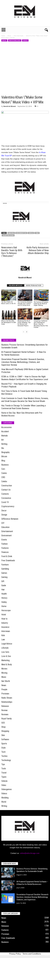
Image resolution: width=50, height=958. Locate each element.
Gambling (5, 569)
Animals (4, 435)
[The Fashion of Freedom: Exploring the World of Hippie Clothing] (41, 295)
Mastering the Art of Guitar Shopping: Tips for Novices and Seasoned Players (24, 323)
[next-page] (26, 331)
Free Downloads (18, 36)
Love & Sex (6, 656)
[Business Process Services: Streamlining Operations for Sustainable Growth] (8, 873)
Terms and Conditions (32, 954)
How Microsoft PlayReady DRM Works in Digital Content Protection (24, 370)
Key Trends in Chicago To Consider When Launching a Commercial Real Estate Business (23, 407)
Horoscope (6, 610)
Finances (5, 552)
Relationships (6, 702)
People (4, 689)
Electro (11, 233)
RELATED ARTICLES (15, 285)
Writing (4, 806)
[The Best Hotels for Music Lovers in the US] (8, 295)
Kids (3, 635)
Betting (4, 444)
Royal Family (6, 718)
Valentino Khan (8, 235)
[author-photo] (25, 268)
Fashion (4, 544)
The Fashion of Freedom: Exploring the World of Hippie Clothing (41, 303)
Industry (4, 623)
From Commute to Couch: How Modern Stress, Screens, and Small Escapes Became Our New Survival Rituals (24, 399)
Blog (3, 460)
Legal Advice (6, 643)
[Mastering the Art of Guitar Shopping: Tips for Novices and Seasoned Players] (25, 314)
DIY (2, 523)
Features (5, 548)
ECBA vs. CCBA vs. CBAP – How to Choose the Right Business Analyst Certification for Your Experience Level (24, 378)
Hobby (4, 602)
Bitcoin (4, 456)
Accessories (6, 427)
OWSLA (31, 233)
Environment (6, 535)
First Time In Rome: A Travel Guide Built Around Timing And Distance (24, 392)
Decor (4, 510)
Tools (3, 768)
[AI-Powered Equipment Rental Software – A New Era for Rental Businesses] (8, 885)
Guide (3, 585)
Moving (4, 673)
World (3, 802)
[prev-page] (23, 331)
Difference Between (9, 519)
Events (4, 539)
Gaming (4, 577)
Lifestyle (5, 648)
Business (5, 464)
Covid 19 (5, 502)
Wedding (5, 797)
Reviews (4, 714)
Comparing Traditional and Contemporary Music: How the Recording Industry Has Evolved (41, 324)
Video (3, 785)
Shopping (5, 731)
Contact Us (6, 489)
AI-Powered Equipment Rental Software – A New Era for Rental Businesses (23, 353)
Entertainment (7, 531)
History (4, 598)
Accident (5, 431)
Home (3, 36)
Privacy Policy (15, 954)
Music (9, 36)
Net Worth (5, 681)
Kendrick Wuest (9, 106)
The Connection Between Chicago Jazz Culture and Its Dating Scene (25, 303)
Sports (4, 743)
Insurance (5, 627)
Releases (5, 706)
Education (5, 527)
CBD (3, 477)
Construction (6, 485)
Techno (4, 756)
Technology (6, 760)
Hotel (3, 614)
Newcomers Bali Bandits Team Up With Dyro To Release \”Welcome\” (11, 251)
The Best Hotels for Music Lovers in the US (8, 302)
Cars (3, 469)
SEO (3, 722)
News (3, 685)
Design (4, 514)
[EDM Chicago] (25, 13)
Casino (4, 473)
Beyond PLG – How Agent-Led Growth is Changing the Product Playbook (24, 385)
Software (5, 739)
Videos (25, 40)
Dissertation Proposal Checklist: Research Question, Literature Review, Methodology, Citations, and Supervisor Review (22, 362)
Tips (3, 764)
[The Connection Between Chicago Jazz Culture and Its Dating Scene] (25, 295)
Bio (2, 448)
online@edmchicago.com (29, 853)
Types (3, 777)
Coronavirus (6, 498)
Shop (3, 727)
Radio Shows (6, 698)
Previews (5, 693)
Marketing (5, 660)
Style (3, 747)
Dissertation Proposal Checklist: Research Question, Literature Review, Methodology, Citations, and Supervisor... (32, 897)
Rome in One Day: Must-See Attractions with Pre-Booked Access (22, 414)
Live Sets (5, 652)
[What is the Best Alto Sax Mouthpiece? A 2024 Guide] (8, 314)
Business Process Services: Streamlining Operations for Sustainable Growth (24, 346)
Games (4, 573)
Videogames (6, 789)
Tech (3, 752)
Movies (4, 668)
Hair (3, 589)
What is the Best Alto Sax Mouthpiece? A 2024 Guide (8, 322)
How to (4, 618)
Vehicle (4, 781)
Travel (3, 772)
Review (4, 710)
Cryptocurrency (7, 506)
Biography (5, 452)
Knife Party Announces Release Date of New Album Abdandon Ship (38, 250)
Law (3, 639)
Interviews (5, 631)
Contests (5, 494)
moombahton (21, 233)
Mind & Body (6, 664)
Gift (2, 581)
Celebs (4, 481)
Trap (37, 233)
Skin (3, 735)
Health (4, 593)
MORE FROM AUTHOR (33, 285)
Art (2, 440)
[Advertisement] (25, 68)
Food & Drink (6, 556)
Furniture (5, 564)
